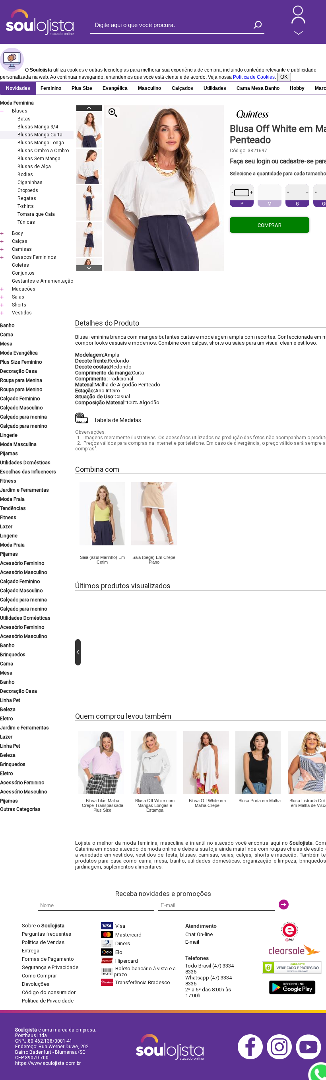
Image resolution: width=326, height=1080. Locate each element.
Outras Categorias (20, 809)
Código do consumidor (49, 992)
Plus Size (82, 88)
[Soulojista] (40, 33)
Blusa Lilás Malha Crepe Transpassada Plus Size (102, 805)
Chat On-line (199, 934)
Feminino (51, 88)
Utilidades (215, 88)
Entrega (30, 951)
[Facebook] (252, 1058)
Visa (120, 926)
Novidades (18, 88)
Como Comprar (39, 976)
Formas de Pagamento (48, 959)
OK (284, 77)
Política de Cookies (254, 77)
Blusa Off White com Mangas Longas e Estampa (155, 805)
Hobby (297, 88)
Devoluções (35, 984)
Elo (118, 952)
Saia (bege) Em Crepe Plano (153, 559)
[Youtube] (310, 1058)
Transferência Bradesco (142, 982)
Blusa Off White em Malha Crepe (207, 803)
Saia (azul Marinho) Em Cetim (102, 559)
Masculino (149, 88)
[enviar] (284, 904)
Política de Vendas (43, 942)
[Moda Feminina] (102, 544)
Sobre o (43, 926)
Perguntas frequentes (46, 934)
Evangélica (115, 88)
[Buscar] (257, 24)
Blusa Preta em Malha (260, 800)
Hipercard (126, 961)
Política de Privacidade (48, 1001)
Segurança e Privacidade (50, 967)
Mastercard (128, 935)
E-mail (192, 942)
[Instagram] (281, 1058)
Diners (122, 943)
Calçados (182, 88)
